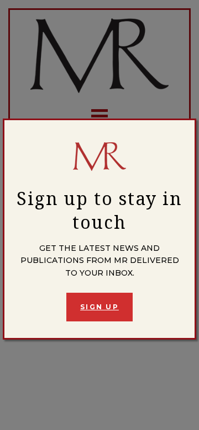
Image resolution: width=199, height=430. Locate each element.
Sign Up (99, 307)
